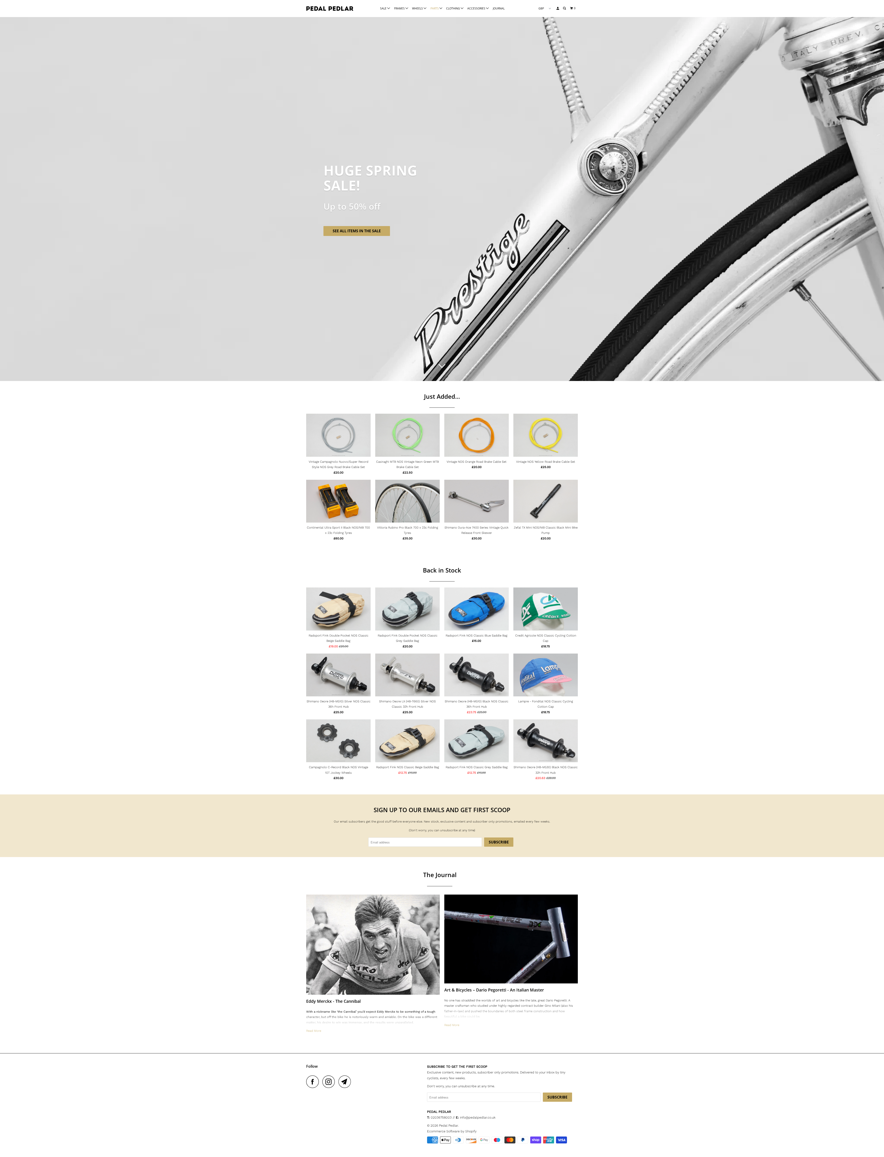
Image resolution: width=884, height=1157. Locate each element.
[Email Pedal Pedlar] (346, 1081)
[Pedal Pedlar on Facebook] (313, 1081)
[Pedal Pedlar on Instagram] (329, 1081)
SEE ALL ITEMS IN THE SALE (357, 230)
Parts (434, 8)
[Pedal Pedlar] (329, 8)
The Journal (440, 875)
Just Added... (442, 396)
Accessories (476, 8)
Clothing (453, 8)
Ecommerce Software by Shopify (452, 1131)
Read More (313, 1030)
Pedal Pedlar (448, 1125)
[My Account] (558, 8)
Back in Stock (442, 570)
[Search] (564, 8)
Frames (399, 8)
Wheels (418, 8)
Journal (499, 8)
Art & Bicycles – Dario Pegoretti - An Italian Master (494, 990)
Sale (383, 8)
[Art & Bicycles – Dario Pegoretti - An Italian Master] (511, 939)
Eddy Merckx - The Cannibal (333, 1001)
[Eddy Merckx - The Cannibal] (373, 945)
